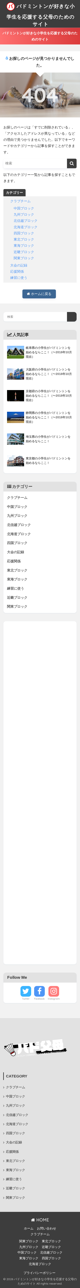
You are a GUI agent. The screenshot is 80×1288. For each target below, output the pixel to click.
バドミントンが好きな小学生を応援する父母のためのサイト (41, 15)
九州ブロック (24, 214)
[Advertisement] (40, 792)
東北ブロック (24, 239)
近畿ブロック (24, 252)
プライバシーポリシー (39, 1273)
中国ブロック (24, 208)
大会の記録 (18, 265)
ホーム (28, 1228)
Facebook (39, 998)
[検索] (72, 163)
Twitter (26, 998)
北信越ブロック (26, 220)
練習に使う (18, 277)
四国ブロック (24, 233)
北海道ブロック (26, 227)
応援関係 (17, 271)
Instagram (54, 998)
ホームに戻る (40, 294)
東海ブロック (24, 245)
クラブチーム (20, 201)
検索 (72, 317)
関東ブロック (24, 258)
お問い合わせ (46, 1228)
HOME (42, 1219)
